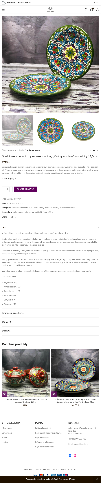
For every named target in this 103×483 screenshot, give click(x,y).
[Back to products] (94, 150)
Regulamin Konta (42, 438)
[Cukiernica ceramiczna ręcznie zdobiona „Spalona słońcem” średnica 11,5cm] (26, 373)
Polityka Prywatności (43, 428)
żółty (51, 212)
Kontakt (5, 442)
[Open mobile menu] (3, 9)
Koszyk (5, 438)
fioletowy (30, 212)
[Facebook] (70, 455)
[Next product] (97, 150)
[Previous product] (91, 150)
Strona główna (8, 150)
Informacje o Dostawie (44, 442)
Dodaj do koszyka (25, 189)
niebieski (38, 212)
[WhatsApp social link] (15, 217)
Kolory (33, 208)
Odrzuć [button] (97, 479)
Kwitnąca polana (33, 150)
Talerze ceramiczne (67, 208)
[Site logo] (50, 9)
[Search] (86, 9)
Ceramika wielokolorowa (20, 208)
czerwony (21, 212)
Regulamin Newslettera (44, 447)
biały (15, 212)
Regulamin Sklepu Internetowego (48, 433)
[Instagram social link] (97, 3)
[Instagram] (74, 455)
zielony (45, 212)
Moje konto (7, 428)
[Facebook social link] (94, 3)
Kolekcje (20, 150)
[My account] (97, 9)
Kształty (40, 208)
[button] (4, 394)
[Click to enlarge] (7, 108)
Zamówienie (7, 433)
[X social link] (12, 217)
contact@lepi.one (81, 444)
